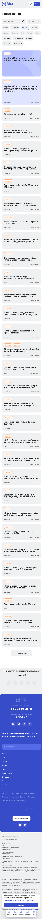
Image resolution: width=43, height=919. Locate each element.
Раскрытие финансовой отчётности (18, 736)
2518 (21, 717)
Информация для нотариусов (10, 836)
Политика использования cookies (14, 900)
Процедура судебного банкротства (12, 856)
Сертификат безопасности (9, 839)
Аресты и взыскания (7, 858)
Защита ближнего (7, 865)
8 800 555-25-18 (21, 708)
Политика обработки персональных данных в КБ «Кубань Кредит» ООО (21, 862)
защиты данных (30, 900)
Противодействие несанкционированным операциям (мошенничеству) (17, 842)
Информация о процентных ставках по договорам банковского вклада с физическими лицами (20, 846)
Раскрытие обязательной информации (20, 733)
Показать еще (21, 653)
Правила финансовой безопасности (8, 853)
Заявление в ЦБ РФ (7, 849)
